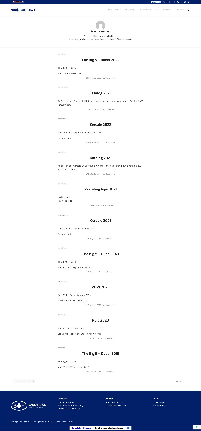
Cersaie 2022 (100, 124)
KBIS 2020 (100, 320)
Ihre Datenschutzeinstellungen (109, 428)
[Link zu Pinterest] (181, 1)
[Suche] (188, 10)
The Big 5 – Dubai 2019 (100, 353)
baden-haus (110, 78)
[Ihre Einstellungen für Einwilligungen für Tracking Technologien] (197, 427)
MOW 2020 (100, 287)
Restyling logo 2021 (100, 189)
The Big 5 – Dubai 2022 (100, 60)
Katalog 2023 (100, 93)
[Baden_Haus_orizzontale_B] (23, 10)
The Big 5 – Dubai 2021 (100, 254)
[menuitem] (110, 10)
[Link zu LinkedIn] (188, 1)
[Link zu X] (178, 1)
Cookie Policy (159, 405)
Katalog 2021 (100, 158)
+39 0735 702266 (154, 2)
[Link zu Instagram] (185, 1)
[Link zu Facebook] (174, 1)
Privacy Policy (159, 402)
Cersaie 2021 (100, 220)
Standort (166, 2)
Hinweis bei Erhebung (81, 428)
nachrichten (63, 54)
